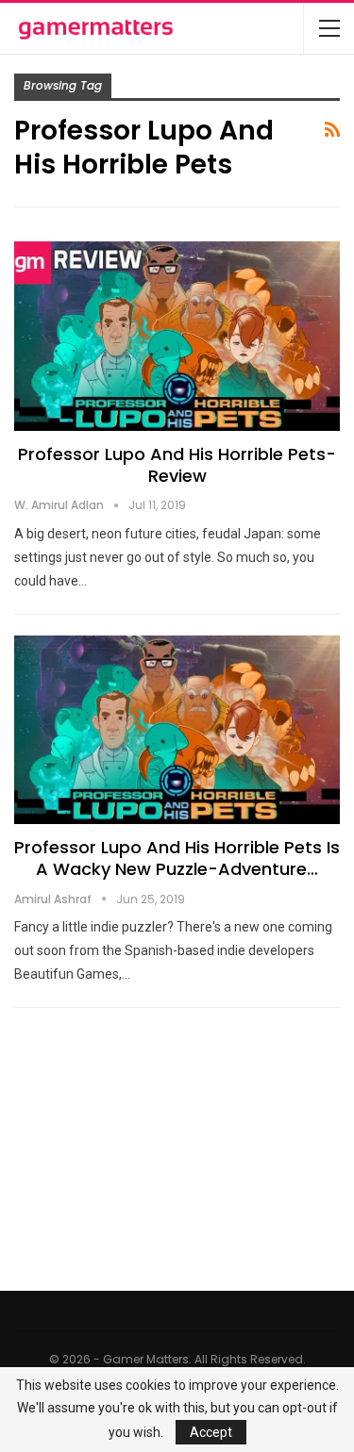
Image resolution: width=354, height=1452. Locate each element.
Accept (211, 1432)
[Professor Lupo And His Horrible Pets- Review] (177, 335)
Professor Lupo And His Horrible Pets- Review (177, 464)
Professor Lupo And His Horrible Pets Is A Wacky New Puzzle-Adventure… (177, 858)
